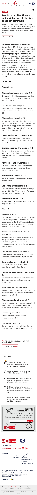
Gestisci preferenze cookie (16, 488)
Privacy (22, 486)
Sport (10, 9)
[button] (33, 10)
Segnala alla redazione (13, 486)
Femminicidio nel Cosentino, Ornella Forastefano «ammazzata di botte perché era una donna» (19, 399)
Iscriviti (30, 421)
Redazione (4, 486)
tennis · (8, 341)
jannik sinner (7, 343)
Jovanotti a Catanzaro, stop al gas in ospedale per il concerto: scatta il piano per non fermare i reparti (19, 380)
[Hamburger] (3, 4)
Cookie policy (28, 486)
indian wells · (16, 341)
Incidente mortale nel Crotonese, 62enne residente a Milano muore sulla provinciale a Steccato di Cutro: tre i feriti (19, 389)
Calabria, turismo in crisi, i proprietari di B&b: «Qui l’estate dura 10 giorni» (19, 372)
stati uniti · (26, 341)
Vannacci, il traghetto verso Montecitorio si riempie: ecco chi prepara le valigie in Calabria (17, 364)
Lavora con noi (27, 488)
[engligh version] (6, 3)
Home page (4, 9)
